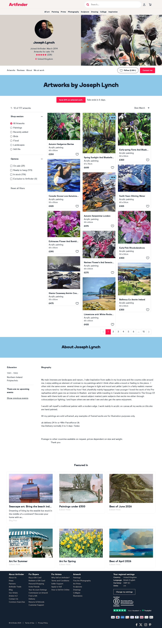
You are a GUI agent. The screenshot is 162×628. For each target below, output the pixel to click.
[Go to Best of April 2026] (131, 547)
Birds (15, 136)
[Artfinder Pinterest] (150, 624)
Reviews (21, 70)
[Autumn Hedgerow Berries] (63, 135)
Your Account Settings (38, 590)
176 (52, 51)
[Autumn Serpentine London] (99, 200)
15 (144, 331)
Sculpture (85, 12)
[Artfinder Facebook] (136, 624)
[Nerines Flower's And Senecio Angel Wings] (99, 253)
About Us (12, 578)
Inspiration (113, 12)
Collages (76, 593)
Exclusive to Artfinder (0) (25, 179)
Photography (73, 12)
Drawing (94, 12)
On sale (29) (19, 166)
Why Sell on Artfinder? (60, 578)
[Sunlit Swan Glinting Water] (134, 186)
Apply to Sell (56, 587)
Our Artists (13, 593)
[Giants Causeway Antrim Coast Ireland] (63, 281)
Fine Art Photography (82, 581)
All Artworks (18, 123)
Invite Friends (34, 587)
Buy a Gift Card (35, 578)
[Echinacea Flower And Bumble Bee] (63, 232)
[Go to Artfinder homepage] (18, 4)
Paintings (17, 127)
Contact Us (13, 599)
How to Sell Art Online (60, 590)
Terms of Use (29, 623)
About (29, 70)
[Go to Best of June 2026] (131, 492)
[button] (27, 116)
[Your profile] (144, 4)
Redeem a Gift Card (37, 581)
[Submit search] (88, 4)
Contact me (147, 70)
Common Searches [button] (17, 602)
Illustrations (77, 596)
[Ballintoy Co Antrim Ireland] (134, 287)
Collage (103, 12)
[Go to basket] (150, 4)
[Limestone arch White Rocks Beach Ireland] (99, 302)
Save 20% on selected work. (71, 100)
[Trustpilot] (132, 610)
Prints (63, 12)
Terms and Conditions (60, 581)
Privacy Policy (43, 623)
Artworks (11, 70)
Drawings (77, 590)
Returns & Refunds (36, 602)
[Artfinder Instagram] (145, 624)
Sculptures (77, 587)
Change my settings (124, 592)
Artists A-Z (13, 596)
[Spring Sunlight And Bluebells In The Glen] (99, 141)
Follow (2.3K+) (130, 70)
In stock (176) (19, 174)
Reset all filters (18, 188)
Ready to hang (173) (22, 170)
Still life (16, 149)
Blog (11, 590)
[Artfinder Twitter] (140, 624)
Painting (55, 12)
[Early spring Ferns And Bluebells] (134, 137)
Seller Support (57, 584)
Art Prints (77, 584)
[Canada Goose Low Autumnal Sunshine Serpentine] (63, 183)
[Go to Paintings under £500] (81, 492)
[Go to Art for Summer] (31, 547)
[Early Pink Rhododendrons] (134, 235)
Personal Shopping (36, 584)
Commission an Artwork (38, 593)
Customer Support (36, 605)
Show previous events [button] (17, 398)
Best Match (139, 108)
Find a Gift (33, 596)
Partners (12, 584)
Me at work (39, 70)
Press (11, 581)
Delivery (32, 599)
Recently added (20, 132)
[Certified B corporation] (123, 601)
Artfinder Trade (15, 587)
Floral (16, 140)
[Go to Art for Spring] (81, 547)
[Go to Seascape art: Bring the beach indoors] (31, 498)
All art (47, 12)
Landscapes (18, 145)
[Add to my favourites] (77, 154)
